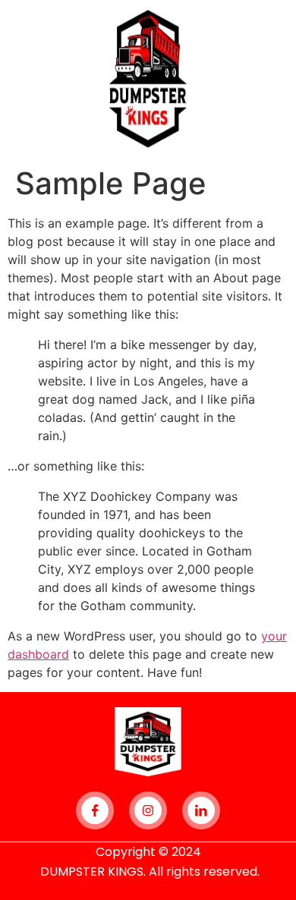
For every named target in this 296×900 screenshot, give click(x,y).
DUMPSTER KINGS (91, 871)
